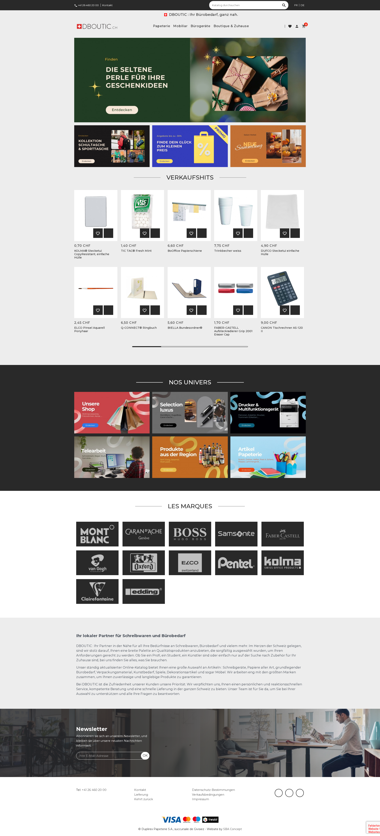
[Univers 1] (190, 412)
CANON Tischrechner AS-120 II (282, 329)
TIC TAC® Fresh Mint (136, 251)
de (302, 5)
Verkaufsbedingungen (208, 794)
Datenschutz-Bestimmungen (213, 790)
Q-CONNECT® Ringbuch (139, 328)
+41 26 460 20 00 (86, 5)
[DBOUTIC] (97, 26)
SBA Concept (232, 829)
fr (296, 5)
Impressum (200, 799)
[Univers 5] (268, 457)
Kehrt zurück (143, 799)
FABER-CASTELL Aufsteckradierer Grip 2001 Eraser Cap (233, 331)
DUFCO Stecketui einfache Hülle (280, 252)
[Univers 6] (268, 412)
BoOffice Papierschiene (185, 251)
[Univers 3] (112, 412)
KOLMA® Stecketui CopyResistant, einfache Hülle (91, 254)
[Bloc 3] (268, 146)
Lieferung (141, 794)
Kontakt (107, 5)
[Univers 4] (190, 457)
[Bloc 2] (112, 146)
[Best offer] (190, 80)
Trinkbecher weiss (227, 251)
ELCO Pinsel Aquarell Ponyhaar (89, 329)
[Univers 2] (112, 457)
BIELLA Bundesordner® (185, 328)
